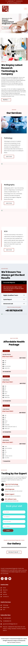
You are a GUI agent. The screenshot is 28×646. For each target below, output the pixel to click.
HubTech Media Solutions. (14, 642)
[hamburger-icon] (25, 9)
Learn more (9, 156)
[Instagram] (2, 578)
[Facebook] (9, 578)
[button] (14, 282)
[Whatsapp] (6, 578)
